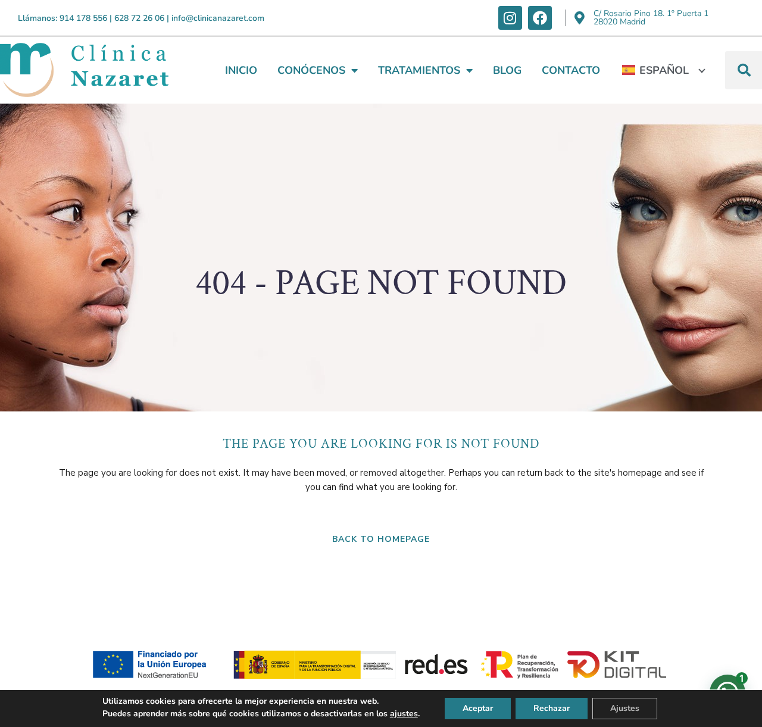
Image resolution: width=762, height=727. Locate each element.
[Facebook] (540, 18)
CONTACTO (571, 70)
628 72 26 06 (139, 18)
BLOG (507, 70)
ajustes (404, 713)
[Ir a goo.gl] (579, 18)
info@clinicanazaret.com (217, 18)
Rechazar (551, 708)
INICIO (241, 70)
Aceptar (478, 708)
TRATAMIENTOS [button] (419, 70)
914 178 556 (83, 18)
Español (664, 70)
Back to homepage (381, 539)
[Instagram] (510, 18)
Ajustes (624, 708)
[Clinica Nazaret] (84, 70)
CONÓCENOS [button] (311, 70)
